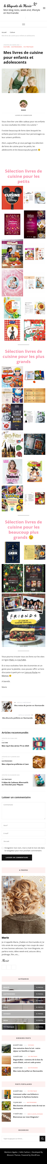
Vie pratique (28, 47)
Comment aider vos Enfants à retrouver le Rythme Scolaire (25, 1095)
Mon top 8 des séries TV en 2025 (15, 746)
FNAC (12, 660)
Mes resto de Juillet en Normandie (28, 1071)
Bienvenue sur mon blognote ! (26, 1117)
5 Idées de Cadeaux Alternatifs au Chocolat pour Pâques (15, 783)
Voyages (31, 1045)
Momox (5, 675)
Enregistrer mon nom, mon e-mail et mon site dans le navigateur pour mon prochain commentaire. (25, 849)
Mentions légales (10, 1152)
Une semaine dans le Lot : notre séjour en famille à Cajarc (26, 1049)
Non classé (32, 1114)
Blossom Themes (13, 1155)
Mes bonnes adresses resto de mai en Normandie (29, 1106)
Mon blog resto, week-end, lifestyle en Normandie (21, 11)
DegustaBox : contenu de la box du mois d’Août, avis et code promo (28, 1060)
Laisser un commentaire (23, 115)
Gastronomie (16, 47)
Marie (23, 110)
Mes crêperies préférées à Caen (15, 764)
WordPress (35, 1155)
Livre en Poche (31, 672)
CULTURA (21, 660)
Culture (6, 47)
